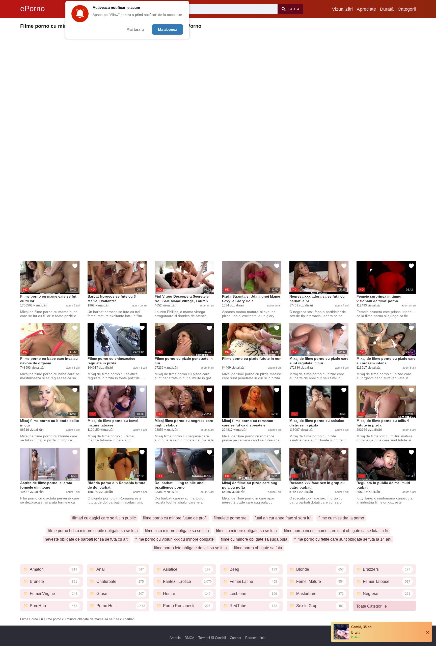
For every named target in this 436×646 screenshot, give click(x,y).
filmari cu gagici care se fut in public (104, 518)
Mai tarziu (135, 29)
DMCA (189, 638)
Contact (235, 638)
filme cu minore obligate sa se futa (246, 531)
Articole (175, 638)
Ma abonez (167, 29)
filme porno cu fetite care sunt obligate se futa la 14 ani (342, 539)
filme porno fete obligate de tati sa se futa (190, 548)
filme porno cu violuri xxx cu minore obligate (174, 539)
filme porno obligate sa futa (258, 548)
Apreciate (366, 9)
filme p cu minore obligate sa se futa (177, 531)
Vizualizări (342, 9)
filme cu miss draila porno (341, 518)
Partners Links (255, 638)
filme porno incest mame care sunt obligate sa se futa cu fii (336, 531)
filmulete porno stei (231, 518)
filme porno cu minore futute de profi (175, 518)
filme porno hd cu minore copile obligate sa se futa (93, 531)
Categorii (407, 9)
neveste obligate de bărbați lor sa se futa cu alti (86, 539)
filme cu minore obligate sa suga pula (254, 539)
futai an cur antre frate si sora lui (283, 518)
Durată (387, 9)
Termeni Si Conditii (212, 638)
